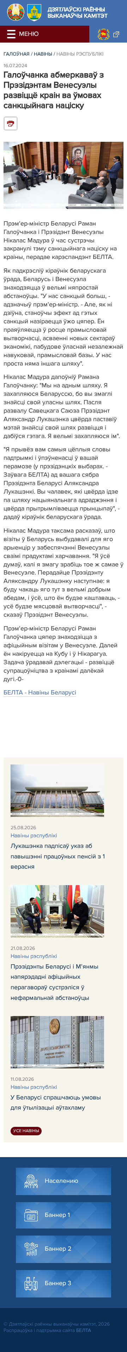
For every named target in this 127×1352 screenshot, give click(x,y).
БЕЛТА (83, 1330)
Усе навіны (26, 1131)
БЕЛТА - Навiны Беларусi (40, 692)
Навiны (43, 54)
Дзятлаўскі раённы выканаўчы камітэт (78, 13)
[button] (12, 34)
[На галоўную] (15, 12)
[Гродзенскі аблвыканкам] (108, 34)
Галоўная (17, 54)
